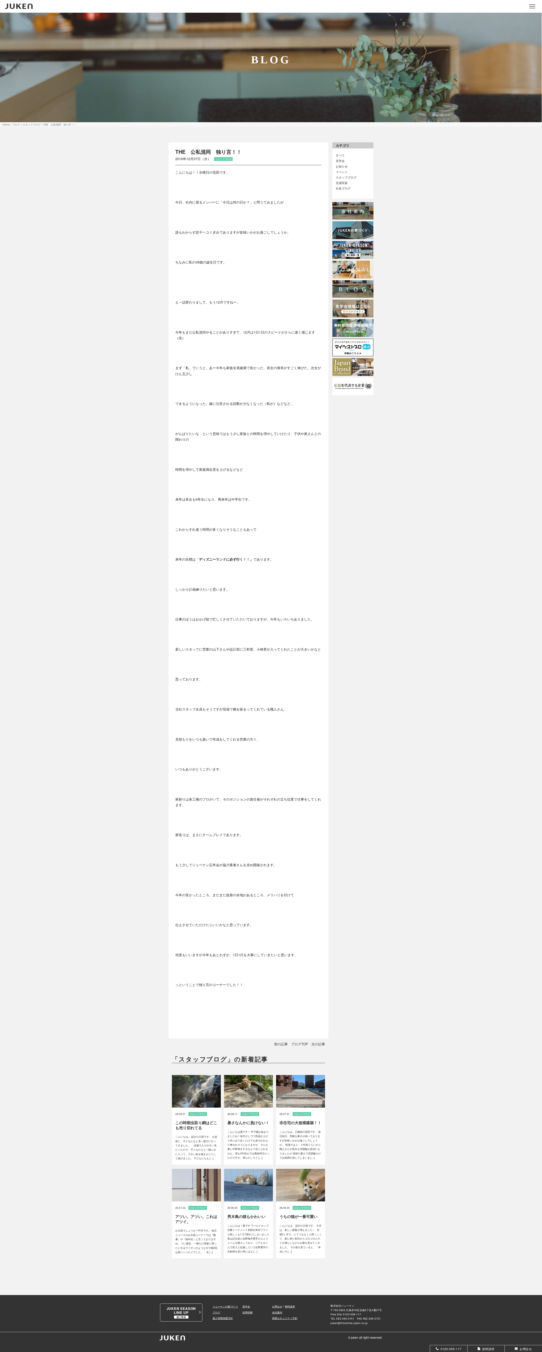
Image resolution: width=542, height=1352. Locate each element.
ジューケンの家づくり (225, 1306)
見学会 (340, 160)
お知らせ (342, 166)
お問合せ (277, 1306)
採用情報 (247, 1312)
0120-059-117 (352, 1314)
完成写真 (342, 182)
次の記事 (318, 1044)
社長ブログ (343, 188)
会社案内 (277, 1312)
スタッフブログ (346, 177)
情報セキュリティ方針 (284, 1318)
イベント (342, 171)
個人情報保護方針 (223, 1318)
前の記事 (281, 1044)
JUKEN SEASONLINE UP (181, 1312)
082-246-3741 (345, 1318)
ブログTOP (299, 1044)
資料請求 (290, 1306)
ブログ (216, 1312)
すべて (340, 155)
